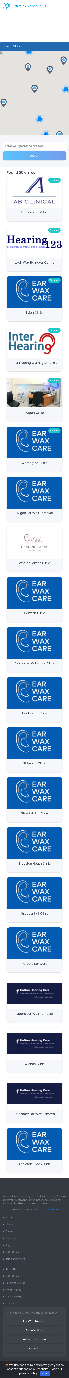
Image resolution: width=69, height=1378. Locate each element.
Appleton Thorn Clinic (35, 1164)
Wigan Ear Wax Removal (34, 513)
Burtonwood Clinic (34, 212)
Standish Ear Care (34, 813)
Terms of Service (15, 1283)
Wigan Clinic (34, 413)
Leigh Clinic (34, 312)
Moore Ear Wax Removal (34, 1014)
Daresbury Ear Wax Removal (34, 1114)
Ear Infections (34, 1330)
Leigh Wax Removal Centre (34, 262)
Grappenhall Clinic (34, 913)
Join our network (15, 1259)
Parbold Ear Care (34, 964)
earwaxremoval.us (53, 1209)
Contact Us (12, 1252)
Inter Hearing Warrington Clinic (34, 363)
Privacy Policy (13, 1289)
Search (34, 156)
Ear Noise (34, 1348)
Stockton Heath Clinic (35, 863)
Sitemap (10, 1303)
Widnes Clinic (35, 1064)
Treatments (13, 1238)
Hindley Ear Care (34, 713)
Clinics (9, 1224)
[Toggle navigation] (62, 6)
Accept (45, 1373)
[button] (27, 67)
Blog (8, 1245)
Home (6, 46)
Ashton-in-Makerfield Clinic (34, 663)
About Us (11, 1269)
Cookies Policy (14, 1296)
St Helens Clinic (34, 763)
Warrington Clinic (34, 463)
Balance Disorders (35, 1339)
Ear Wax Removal (34, 1321)
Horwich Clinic (34, 613)
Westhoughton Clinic (34, 563)
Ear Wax (10, 1231)
